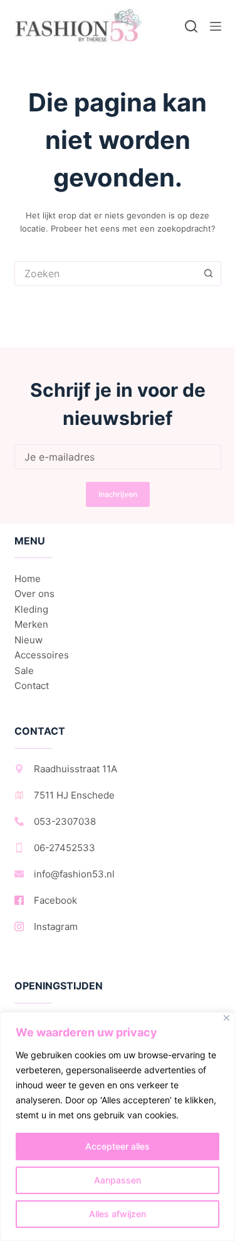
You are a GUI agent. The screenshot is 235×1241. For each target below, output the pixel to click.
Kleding (31, 609)
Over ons (34, 594)
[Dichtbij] (226, 1018)
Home (27, 579)
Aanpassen (117, 1180)
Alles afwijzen (117, 1213)
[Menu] (215, 26)
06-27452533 (64, 848)
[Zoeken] (191, 26)
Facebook (55, 900)
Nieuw (28, 640)
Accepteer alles (117, 1146)
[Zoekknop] (208, 273)
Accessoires (41, 655)
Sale (24, 671)
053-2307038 (65, 821)
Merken (31, 624)
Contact (31, 686)
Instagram (56, 926)
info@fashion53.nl (74, 874)
